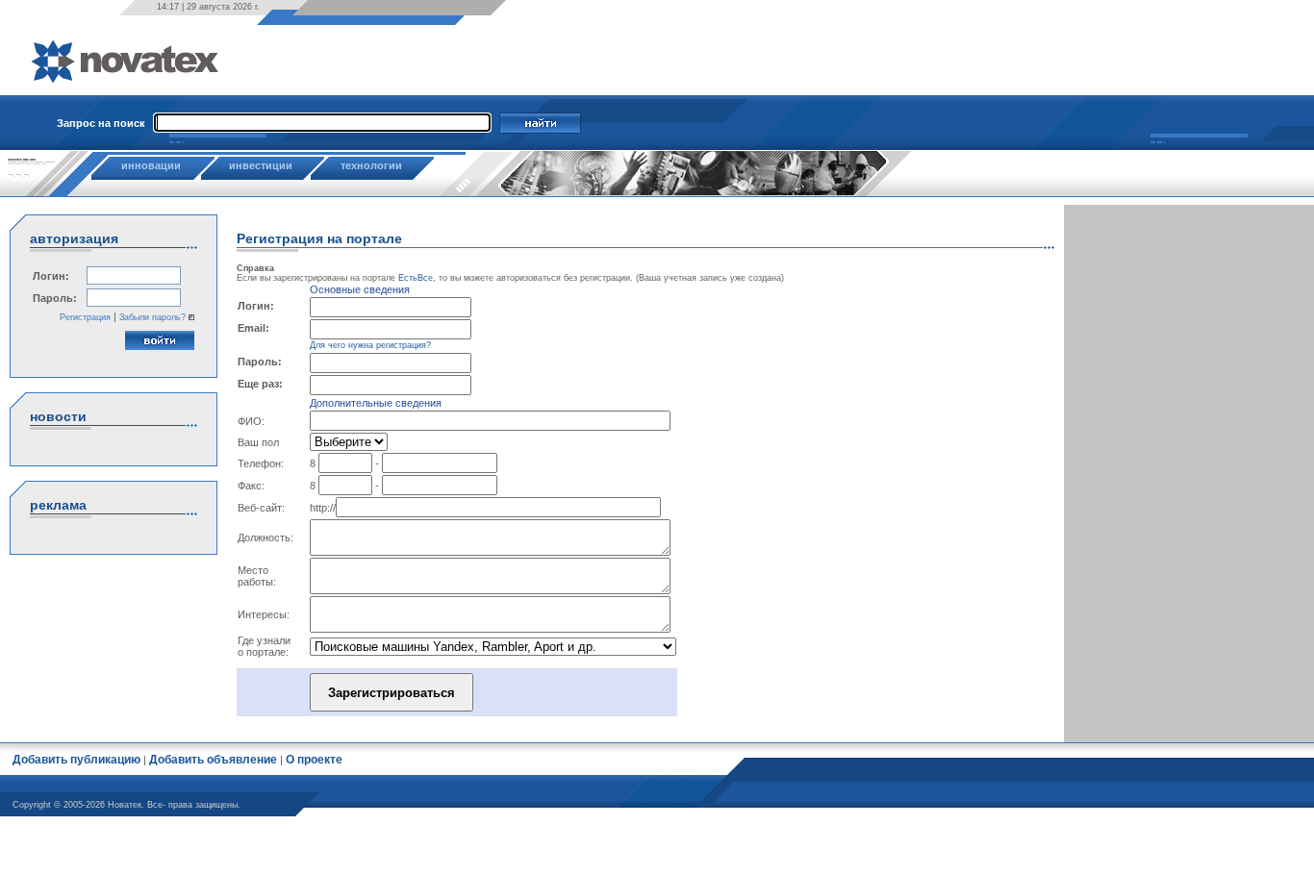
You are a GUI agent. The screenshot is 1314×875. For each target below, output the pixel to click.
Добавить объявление (213, 759)
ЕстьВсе (415, 278)
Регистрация (85, 317)
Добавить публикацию (76, 759)
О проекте (314, 759)
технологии (371, 165)
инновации (151, 165)
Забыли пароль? (152, 317)
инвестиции (260, 165)
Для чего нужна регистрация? (370, 345)
